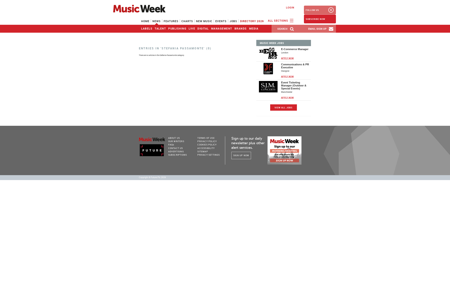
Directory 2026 (252, 21)
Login (290, 7)
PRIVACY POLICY (207, 141)
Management (221, 28)
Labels (146, 28)
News (156, 21)
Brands (240, 28)
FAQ (171, 144)
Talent (160, 28)
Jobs (233, 21)
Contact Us (175, 148)
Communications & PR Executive (295, 66)
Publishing (177, 28)
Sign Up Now (241, 155)
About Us (174, 137)
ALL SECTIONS (278, 20)
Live (192, 28)
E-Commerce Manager (294, 49)
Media (254, 28)
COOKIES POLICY (207, 144)
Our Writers (176, 141)
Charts (187, 21)
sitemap (202, 151)
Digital (203, 28)
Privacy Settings (208, 154)
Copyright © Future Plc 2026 (152, 177)
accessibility (206, 148)
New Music (204, 21)
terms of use (205, 137)
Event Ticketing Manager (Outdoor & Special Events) (293, 85)
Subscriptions (177, 154)
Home (145, 21)
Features (171, 21)
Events (221, 21)
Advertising (176, 151)
